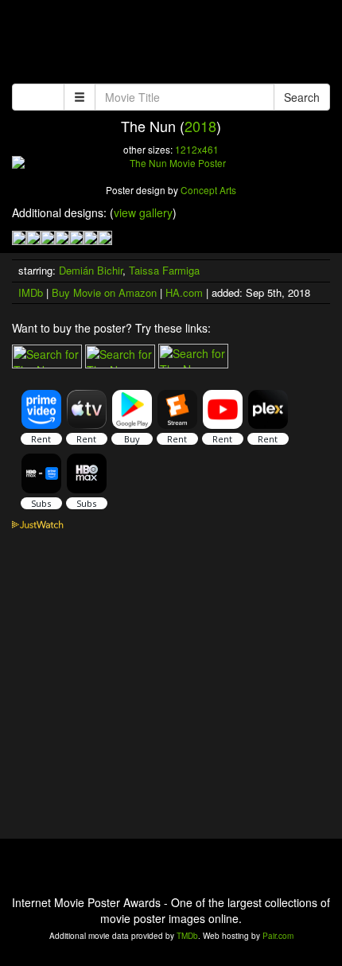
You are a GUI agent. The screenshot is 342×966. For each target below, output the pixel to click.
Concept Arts (208, 190)
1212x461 (197, 149)
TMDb (187, 935)
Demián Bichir (90, 270)
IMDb (30, 292)
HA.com (184, 292)
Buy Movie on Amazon (104, 292)
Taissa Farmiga (164, 270)
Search (302, 97)
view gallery (143, 212)
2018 (200, 125)
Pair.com (277, 935)
